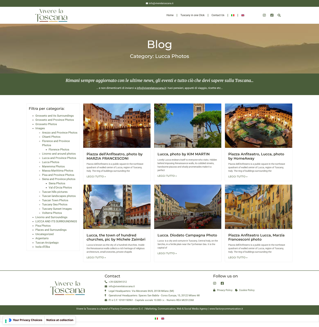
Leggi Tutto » (96, 176)
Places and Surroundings (51, 229)
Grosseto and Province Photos (54, 119)
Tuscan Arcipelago (47, 242)
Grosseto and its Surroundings (54, 115)
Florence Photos (59, 149)
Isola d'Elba (42, 246)
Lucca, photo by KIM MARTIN (184, 154)
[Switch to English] (163, 318)
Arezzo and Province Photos (59, 132)
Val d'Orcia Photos (60, 187)
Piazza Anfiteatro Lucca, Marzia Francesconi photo (256, 237)
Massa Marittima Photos (57, 170)
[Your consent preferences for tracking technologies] (6, 321)
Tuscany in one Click (192, 15)
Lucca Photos (50, 162)
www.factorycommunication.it (226, 308)
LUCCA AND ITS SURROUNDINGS (56, 221)
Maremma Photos (53, 166)
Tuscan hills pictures (55, 191)
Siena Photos (57, 183)
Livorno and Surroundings (51, 217)
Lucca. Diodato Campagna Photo (187, 235)
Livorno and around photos (59, 153)
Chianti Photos (51, 136)
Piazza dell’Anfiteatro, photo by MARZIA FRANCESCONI (115, 156)
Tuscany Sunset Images (57, 208)
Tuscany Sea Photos (54, 204)
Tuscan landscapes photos (59, 196)
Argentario (42, 238)
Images (40, 128)
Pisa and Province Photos (58, 175)
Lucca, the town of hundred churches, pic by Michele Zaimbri (116, 237)
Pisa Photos (43, 225)
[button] (279, 15)
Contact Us (218, 15)
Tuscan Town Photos (55, 200)
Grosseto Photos (46, 124)
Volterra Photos (52, 213)
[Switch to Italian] (233, 15)
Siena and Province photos (58, 179)
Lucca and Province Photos (59, 158)
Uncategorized (44, 234)
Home (169, 15)
